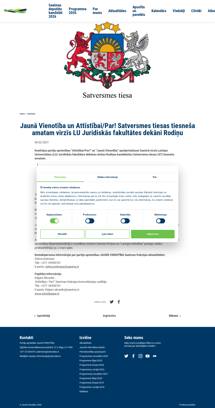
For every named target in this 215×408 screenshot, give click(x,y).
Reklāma (83, 391)
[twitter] (126, 356)
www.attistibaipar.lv (47, 293)
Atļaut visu (153, 234)
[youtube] (147, 356)
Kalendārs (158, 11)
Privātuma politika (187, 405)
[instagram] (140, 356)
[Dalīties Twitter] (111, 301)
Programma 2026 (77, 11)
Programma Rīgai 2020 (90, 378)
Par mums (97, 11)
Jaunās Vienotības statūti (92, 347)
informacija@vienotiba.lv (49, 356)
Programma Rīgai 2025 (90, 360)
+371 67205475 (27, 351)
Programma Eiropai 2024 (91, 365)
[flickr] (154, 356)
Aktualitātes (117, 11)
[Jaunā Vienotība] (21, 10)
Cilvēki (196, 11)
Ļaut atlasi (107, 234)
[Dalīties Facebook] (118, 301)
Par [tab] (155, 177)
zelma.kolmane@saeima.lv (62, 266)
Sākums (22, 114)
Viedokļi (179, 11)
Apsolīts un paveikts (139, 11)
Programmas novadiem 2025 (93, 356)
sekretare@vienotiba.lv (48, 351)
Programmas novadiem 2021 (93, 374)
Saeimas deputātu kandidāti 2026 (55, 10)
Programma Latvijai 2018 (91, 387)
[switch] (89, 220)
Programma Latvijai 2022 (91, 369)
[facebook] (133, 356)
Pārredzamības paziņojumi (92, 351)
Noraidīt (62, 234)
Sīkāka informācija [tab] (107, 177)
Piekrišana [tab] (60, 177)
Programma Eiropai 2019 (91, 382)
